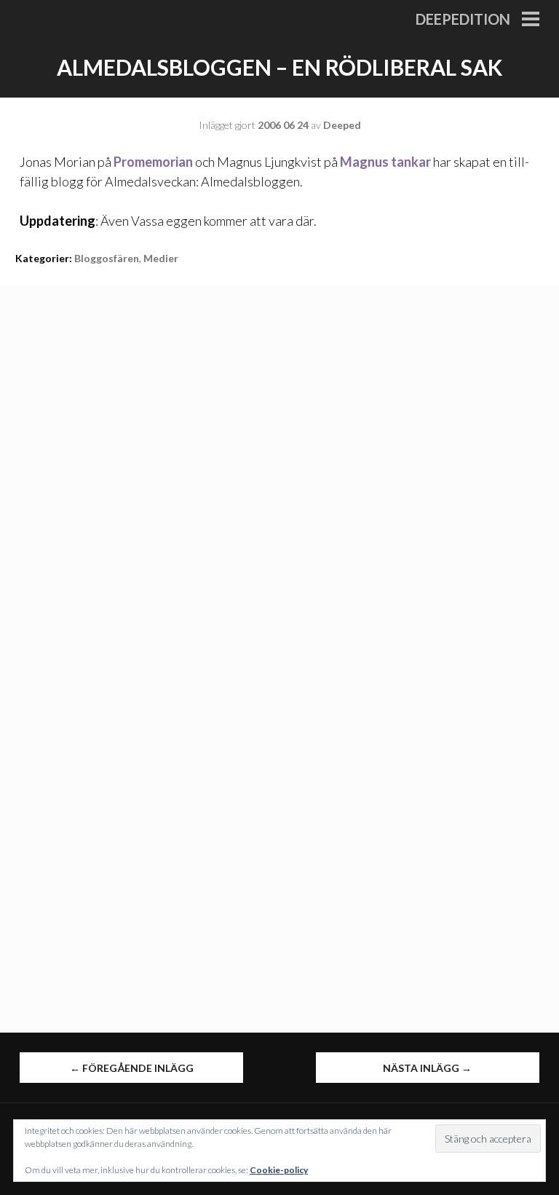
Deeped (342, 125)
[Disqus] (279, 467)
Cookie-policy (279, 1169)
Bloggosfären (106, 258)
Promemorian (153, 162)
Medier (160, 258)
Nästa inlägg (427, 1068)
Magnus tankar (385, 162)
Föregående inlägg (132, 1068)
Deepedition (463, 19)
